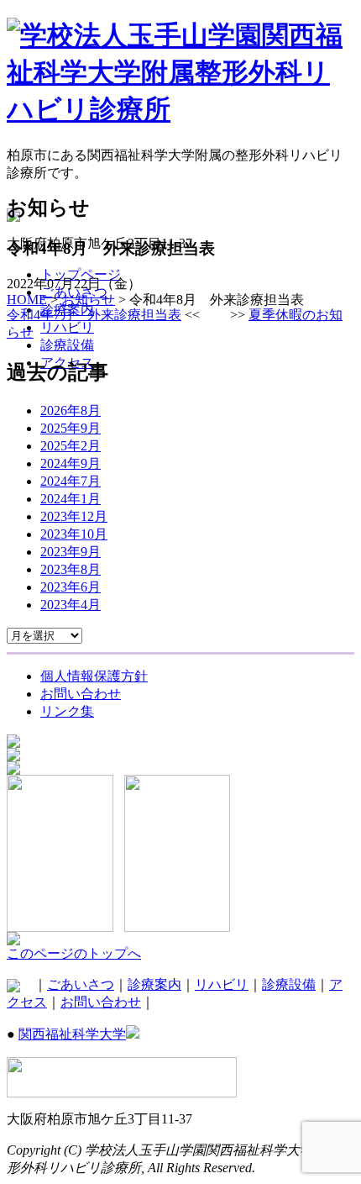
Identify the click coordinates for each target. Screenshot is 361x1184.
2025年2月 (70, 446)
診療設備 (289, 984)
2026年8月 (70, 410)
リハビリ (222, 984)
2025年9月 (70, 428)
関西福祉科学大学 (72, 1034)
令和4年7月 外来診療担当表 (94, 315)
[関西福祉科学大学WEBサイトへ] (13, 941)
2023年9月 (70, 552)
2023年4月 (70, 604)
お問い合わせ (100, 1002)
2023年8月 (70, 569)
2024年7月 (70, 481)
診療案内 (154, 984)
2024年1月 (70, 499)
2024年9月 (70, 463)
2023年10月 (73, 534)
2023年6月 (70, 587)
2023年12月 (73, 516)
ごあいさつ (80, 984)
